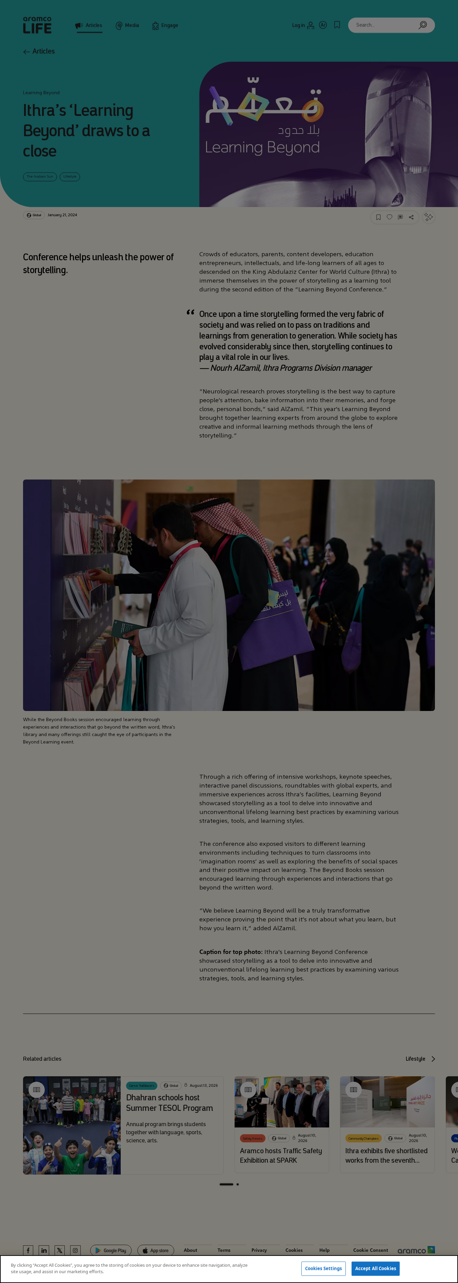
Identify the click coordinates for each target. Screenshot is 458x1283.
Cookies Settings (323, 1268)
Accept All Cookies (375, 1268)
